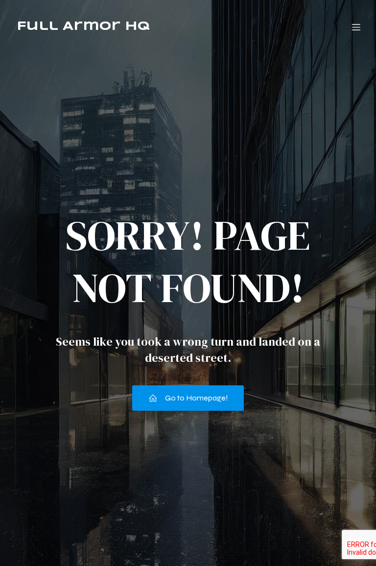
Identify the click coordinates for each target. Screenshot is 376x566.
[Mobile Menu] (356, 27)
